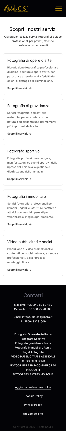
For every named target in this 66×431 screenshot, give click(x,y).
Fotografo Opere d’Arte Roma (33, 334)
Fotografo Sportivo (33, 338)
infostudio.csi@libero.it (37, 317)
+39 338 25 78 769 (39, 309)
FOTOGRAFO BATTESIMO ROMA (33, 374)
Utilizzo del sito (33, 413)
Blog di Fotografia (33, 352)
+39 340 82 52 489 (39, 304)
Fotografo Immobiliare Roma (33, 347)
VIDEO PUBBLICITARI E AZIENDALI (33, 356)
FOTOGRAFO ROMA (33, 361)
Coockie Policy (33, 396)
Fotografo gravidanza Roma (33, 343)
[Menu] (58, 8)
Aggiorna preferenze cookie (33, 387)
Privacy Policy (33, 404)
